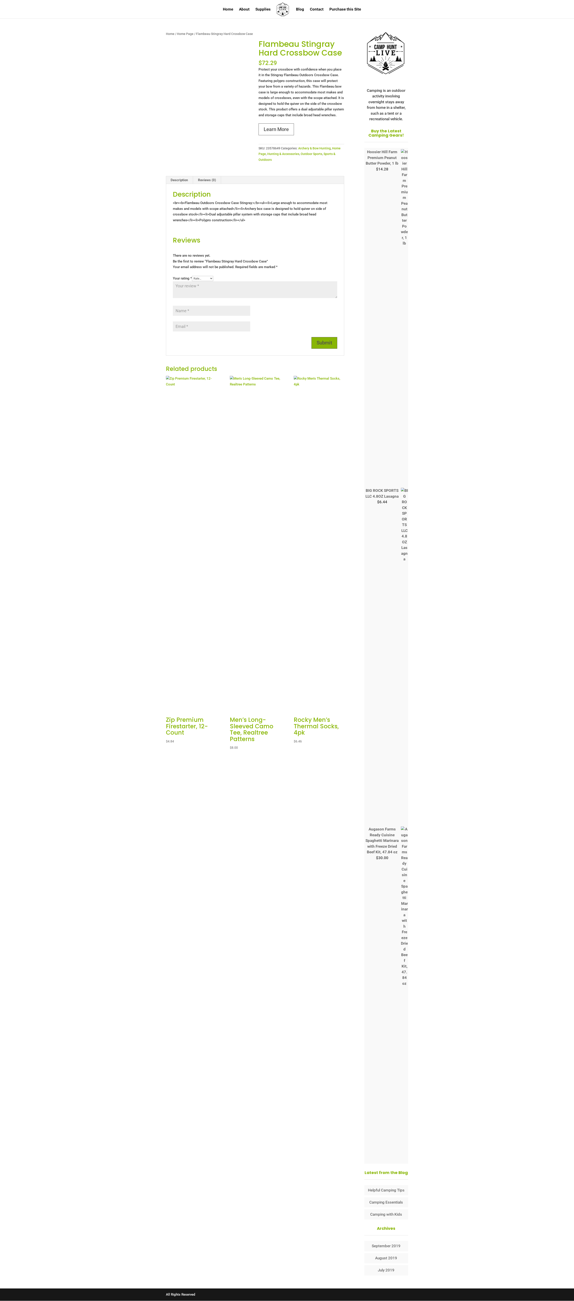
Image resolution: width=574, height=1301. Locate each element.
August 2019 (386, 1258)
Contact (317, 9)
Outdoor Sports (311, 154)
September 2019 (386, 1246)
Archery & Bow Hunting (314, 148)
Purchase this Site (345, 9)
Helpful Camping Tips (386, 1190)
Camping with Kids (386, 1214)
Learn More (276, 129)
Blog (300, 9)
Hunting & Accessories (283, 154)
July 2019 (386, 1270)
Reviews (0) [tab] (207, 180)
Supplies (263, 9)
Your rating (182, 278)
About (244, 9)
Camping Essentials (386, 1202)
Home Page (185, 34)
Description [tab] (179, 180)
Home (228, 9)
